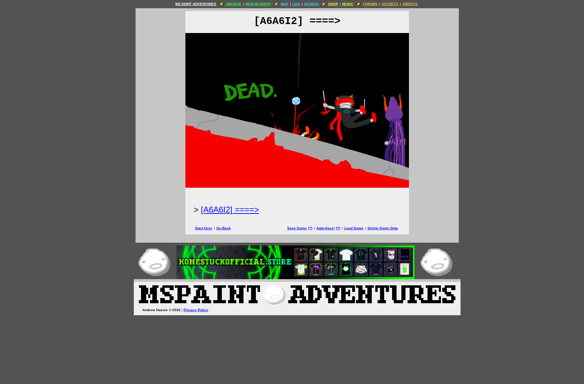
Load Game (354, 228)
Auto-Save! (325, 228)
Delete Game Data (383, 228)
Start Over (203, 228)
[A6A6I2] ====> (230, 209)
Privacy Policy (196, 310)
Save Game (297, 228)
